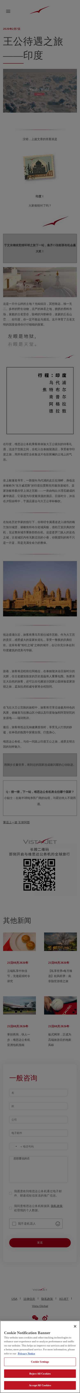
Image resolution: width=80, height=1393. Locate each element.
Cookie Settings (40, 1361)
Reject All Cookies (40, 1373)
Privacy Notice (26, 1353)
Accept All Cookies (40, 1385)
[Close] (75, 1326)
